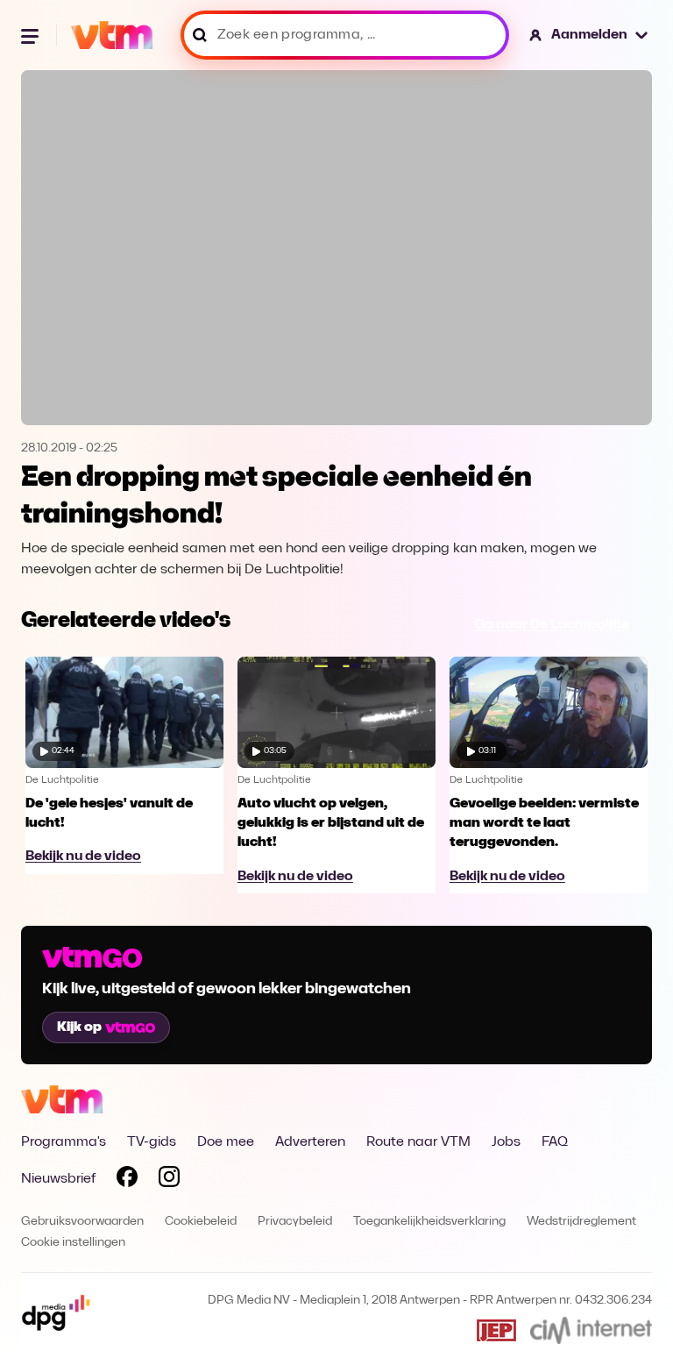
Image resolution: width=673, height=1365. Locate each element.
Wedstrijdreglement (581, 1221)
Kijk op (79, 1027)
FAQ (555, 1142)
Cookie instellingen (73, 1242)
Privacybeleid (295, 1221)
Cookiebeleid (201, 1221)
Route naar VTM (418, 1142)
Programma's (63, 1142)
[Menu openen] (31, 35)
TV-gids (151, 1142)
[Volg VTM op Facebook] (127, 1180)
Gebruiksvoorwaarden (82, 1221)
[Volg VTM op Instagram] (169, 1180)
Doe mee (225, 1142)
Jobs (506, 1142)
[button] (589, 35)
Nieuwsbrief (58, 1179)
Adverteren (310, 1142)
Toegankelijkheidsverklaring (429, 1221)
